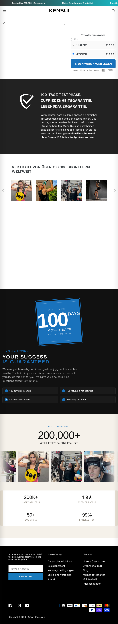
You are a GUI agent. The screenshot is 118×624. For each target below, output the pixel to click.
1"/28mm (81, 44)
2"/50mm (82, 53)
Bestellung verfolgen (59, 574)
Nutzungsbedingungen (60, 570)
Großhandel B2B (92, 565)
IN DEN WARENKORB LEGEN (93, 63)
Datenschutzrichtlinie (59, 561)
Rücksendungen (92, 583)
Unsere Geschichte (94, 561)
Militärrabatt (90, 579)
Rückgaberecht (56, 565)
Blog (85, 570)
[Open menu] (5, 11)
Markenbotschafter (94, 574)
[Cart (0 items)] (113, 10)
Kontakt (51, 579)
